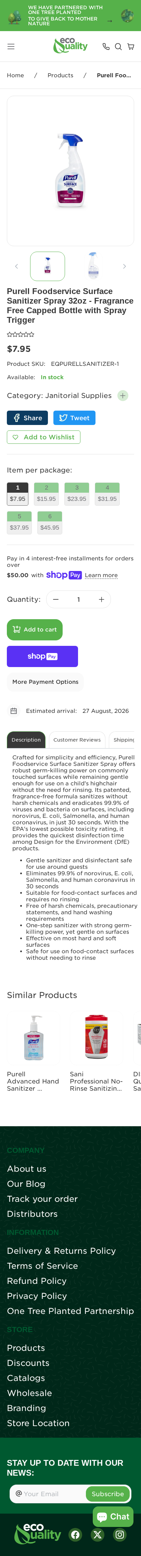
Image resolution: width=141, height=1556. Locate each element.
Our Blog (26, 1184)
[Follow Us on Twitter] (97, 1535)
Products (60, 75)
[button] (122, 395)
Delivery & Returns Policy (61, 1251)
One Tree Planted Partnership (70, 1311)
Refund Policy (37, 1281)
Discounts (28, 1363)
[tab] (47, 266)
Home (15, 75)
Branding (26, 1408)
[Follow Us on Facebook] (75, 1535)
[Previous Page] (16, 266)
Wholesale (29, 1393)
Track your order (42, 1199)
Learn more (101, 575)
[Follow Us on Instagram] (120, 1535)
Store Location (38, 1423)
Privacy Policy (37, 1296)
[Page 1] (47, 266)
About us (27, 1169)
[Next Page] (124, 266)
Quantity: (24, 599)
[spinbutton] (78, 599)
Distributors (32, 1214)
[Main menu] (11, 46)
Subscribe (108, 1494)
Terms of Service (42, 1266)
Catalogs (26, 1378)
